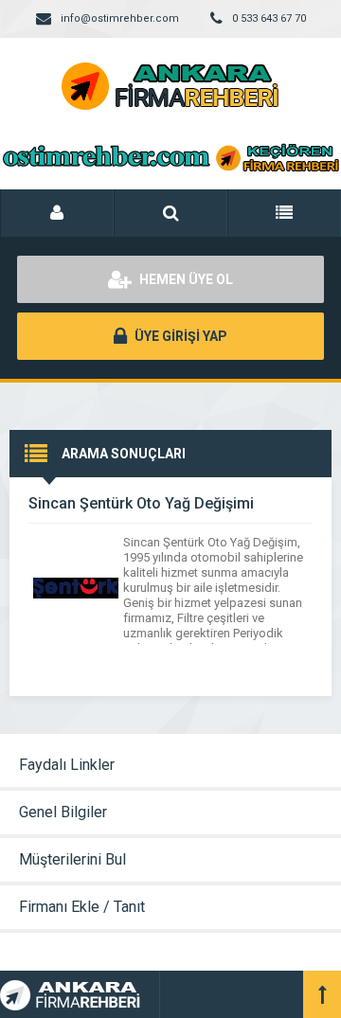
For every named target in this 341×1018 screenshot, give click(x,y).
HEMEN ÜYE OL (184, 279)
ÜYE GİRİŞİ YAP (179, 336)
